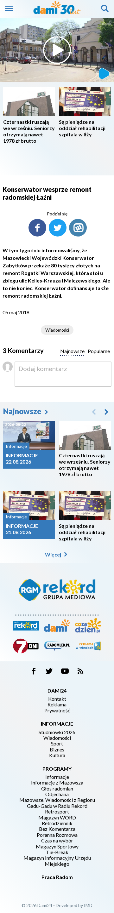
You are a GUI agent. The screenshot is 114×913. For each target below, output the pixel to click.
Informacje (57, 777)
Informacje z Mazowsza (57, 782)
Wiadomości (57, 330)
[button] (106, 411)
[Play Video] (57, 50)
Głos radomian (57, 788)
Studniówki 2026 (57, 732)
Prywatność (57, 710)
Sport (57, 743)
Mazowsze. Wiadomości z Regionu (57, 800)
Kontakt (57, 699)
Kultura (57, 755)
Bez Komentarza (57, 829)
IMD (88, 905)
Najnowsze (23, 411)
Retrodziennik (57, 823)
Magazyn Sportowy (57, 846)
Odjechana (57, 794)
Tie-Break (57, 852)
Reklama (57, 704)
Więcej (53, 554)
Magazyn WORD (57, 817)
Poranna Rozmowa (57, 835)
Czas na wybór (57, 840)
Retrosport (57, 811)
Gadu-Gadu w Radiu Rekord (57, 806)
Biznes (57, 749)
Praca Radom (57, 877)
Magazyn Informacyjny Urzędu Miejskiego (57, 860)
